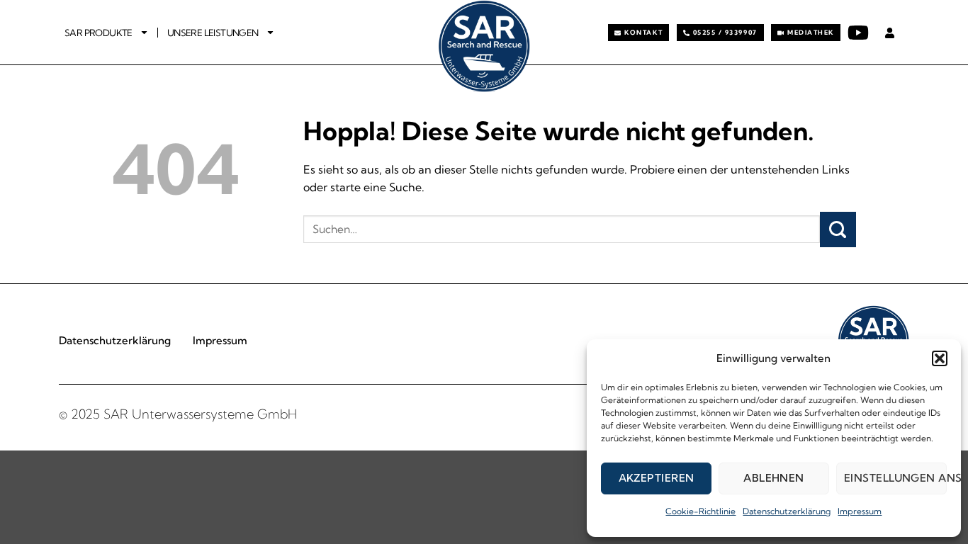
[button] (940, 358)
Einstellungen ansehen (895, 477)
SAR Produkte (98, 32)
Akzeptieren (656, 477)
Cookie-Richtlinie (700, 511)
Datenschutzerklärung (787, 511)
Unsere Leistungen (213, 32)
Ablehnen (773, 477)
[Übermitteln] (838, 229)
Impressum (860, 511)
